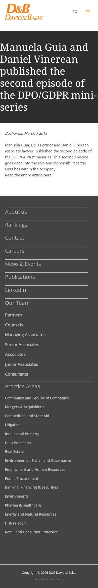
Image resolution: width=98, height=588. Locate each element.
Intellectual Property (22, 433)
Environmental (17, 496)
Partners (13, 314)
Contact (14, 237)
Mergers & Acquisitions (24, 406)
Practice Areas (22, 386)
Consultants (16, 374)
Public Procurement (21, 478)
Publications (20, 276)
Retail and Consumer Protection (32, 532)
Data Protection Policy (49, 579)
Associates (15, 354)
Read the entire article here (28, 174)
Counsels (14, 324)
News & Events (23, 263)
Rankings (16, 224)
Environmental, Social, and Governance (38, 460)
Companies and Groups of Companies (37, 398)
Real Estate (14, 451)
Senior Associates (22, 344)
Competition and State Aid (27, 415)
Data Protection (18, 442)
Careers (14, 250)
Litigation (13, 424)
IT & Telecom (16, 523)
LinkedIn (15, 289)
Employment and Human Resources (35, 469)
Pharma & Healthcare (23, 505)
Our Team (17, 302)
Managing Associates (25, 334)
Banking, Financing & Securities (31, 487)
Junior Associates (21, 364)
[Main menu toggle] (87, 11)
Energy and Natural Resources (30, 514)
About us (16, 211)
